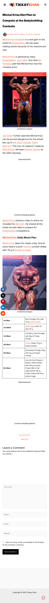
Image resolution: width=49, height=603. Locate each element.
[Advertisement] (24, 188)
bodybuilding (18, 43)
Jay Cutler (22, 60)
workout (27, 246)
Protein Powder (35, 322)
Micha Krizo (8, 243)
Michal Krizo (8, 57)
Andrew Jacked (32, 149)
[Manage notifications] (43, 598)
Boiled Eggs (29, 326)
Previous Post (24, 435)
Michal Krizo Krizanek (13, 39)
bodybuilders (9, 60)
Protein (28, 343)
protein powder (23, 250)
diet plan (20, 224)
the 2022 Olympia (22, 142)
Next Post (24, 439)
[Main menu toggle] (4, 4)
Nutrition (37, 34)
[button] (45, 4)
